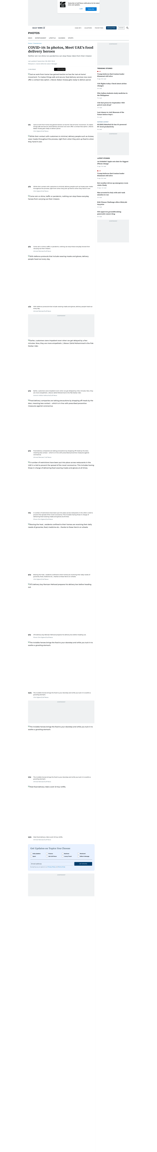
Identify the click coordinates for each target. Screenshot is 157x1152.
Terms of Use (61, 867)
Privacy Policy (51, 867)
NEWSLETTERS (111, 28)
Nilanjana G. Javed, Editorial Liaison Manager (42, 64)
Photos (30, 43)
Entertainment (38, 43)
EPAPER (121, 28)
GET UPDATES (83, 863)
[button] (29, 27)
